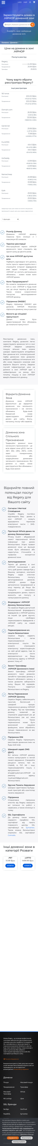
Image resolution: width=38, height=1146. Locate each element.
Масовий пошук (26, 1082)
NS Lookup (7, 1099)
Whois (22, 1092)
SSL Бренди (9, 1104)
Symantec (30, 828)
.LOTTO (28, 858)
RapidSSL (6, 1114)
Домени (7, 1077)
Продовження (8, 1087)
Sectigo (6, 1109)
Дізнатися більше (26, 1134)
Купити (10, 865)
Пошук (6, 1082)
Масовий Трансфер (7, 1093)
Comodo (11, 835)
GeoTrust (23, 1109)
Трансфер (24, 1087)
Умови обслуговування (21, 1069)
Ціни (22, 1099)
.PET (10, 858)
